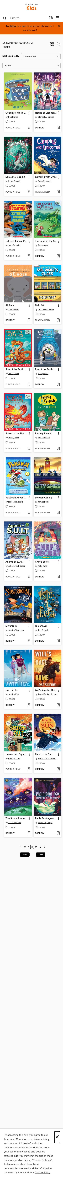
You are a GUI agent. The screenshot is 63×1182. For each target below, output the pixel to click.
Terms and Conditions (16, 1139)
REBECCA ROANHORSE (48, 758)
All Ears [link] (9, 305)
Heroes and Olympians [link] (16, 754)
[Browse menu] (58, 18)
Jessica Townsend (16, 630)
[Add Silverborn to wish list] (29, 641)
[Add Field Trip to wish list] (58, 320)
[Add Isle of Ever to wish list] (58, 641)
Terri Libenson (44, 437)
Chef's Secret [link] (42, 561)
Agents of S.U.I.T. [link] (14, 561)
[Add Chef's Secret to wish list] (58, 577)
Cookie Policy (42, 1172)
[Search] (4, 18)
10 (40, 847)
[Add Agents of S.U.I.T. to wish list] (29, 577)
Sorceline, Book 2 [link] (15, 177)
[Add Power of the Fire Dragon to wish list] (29, 449)
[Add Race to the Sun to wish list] (58, 769)
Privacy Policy (41, 1139)
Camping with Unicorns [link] (46, 177)
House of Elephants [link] (46, 112)
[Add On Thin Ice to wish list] (29, 705)
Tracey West (43, 245)
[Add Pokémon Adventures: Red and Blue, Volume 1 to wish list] (29, 513)
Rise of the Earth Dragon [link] (16, 369)
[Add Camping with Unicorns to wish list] (58, 192)
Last (41, 854)
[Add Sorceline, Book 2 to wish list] (29, 192)
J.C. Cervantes (14, 822)
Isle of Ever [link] (41, 626)
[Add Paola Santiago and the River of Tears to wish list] (58, 833)
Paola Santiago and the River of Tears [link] (46, 818)
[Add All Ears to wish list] (29, 320)
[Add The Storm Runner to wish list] (29, 833)
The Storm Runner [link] (15, 818)
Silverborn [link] (11, 626)
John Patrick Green (16, 566)
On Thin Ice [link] (11, 690)
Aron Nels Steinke (46, 309)
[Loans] (51, 18)
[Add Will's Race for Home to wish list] (58, 705)
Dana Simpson (44, 181)
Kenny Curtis (14, 758)
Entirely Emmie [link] (43, 433)
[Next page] (45, 847)
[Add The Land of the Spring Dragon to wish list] (58, 256)
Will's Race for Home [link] (46, 690)
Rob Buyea (13, 117)
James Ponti (43, 502)
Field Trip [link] (40, 305)
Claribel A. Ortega (46, 117)
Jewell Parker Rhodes (47, 694)
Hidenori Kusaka (15, 502)
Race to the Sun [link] (43, 754)
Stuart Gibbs (13, 309)
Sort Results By (10, 56)
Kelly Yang (42, 566)
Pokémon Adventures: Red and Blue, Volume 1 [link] (16, 497)
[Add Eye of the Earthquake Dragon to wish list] (58, 384)
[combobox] (24, 18)
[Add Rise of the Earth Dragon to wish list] (29, 384)
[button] (52, 45)
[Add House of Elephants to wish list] (58, 128)
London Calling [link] (43, 497)
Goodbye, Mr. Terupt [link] (16, 112)
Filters (8, 65)
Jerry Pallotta (14, 245)
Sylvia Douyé (14, 181)
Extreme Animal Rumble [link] (16, 241)
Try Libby (11, 26)
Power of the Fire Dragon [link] (16, 433)
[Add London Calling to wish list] (58, 513)
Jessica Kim (13, 694)
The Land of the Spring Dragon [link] (46, 241)
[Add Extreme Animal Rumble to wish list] (29, 256)
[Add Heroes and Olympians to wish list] (29, 769)
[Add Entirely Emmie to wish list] (58, 449)
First (25, 854)
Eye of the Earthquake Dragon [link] (46, 369)
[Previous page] (21, 847)
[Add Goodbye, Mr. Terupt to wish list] (29, 128)
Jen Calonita (43, 630)
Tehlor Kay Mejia (45, 822)
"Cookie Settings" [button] (41, 1160)
